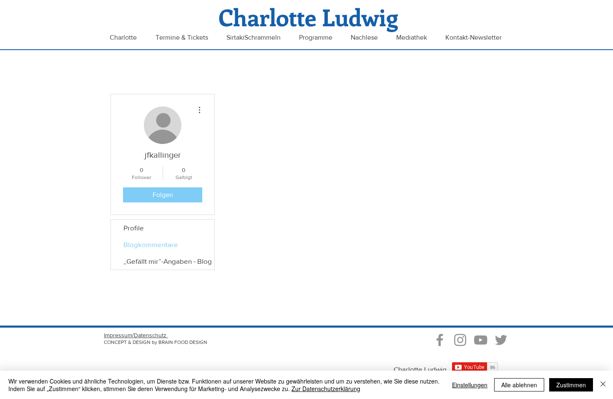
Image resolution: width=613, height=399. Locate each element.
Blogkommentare (150, 244)
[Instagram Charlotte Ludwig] (460, 340)
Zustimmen (571, 385)
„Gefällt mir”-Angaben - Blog (167, 261)
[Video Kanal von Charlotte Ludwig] (480, 340)
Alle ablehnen (519, 385)
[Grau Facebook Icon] (440, 340)
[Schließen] (603, 384)
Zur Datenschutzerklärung (325, 388)
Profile (133, 228)
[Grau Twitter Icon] (501, 340)
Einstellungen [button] (469, 385)
